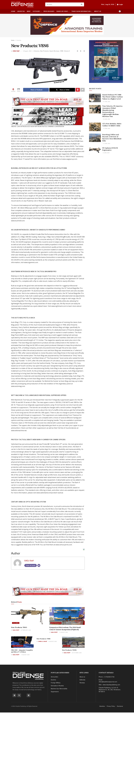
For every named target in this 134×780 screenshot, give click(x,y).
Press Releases (48, 11)
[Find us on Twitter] (19, 695)
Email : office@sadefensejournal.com (108, 681)
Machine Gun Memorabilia (59, 689)
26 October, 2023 (76, 652)
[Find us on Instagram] (28, 695)
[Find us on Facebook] (14, 695)
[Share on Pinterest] (78, 90)
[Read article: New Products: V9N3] (28, 616)
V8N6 (61, 51)
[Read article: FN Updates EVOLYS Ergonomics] (95, 151)
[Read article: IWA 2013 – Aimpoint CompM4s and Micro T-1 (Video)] (22, 642)
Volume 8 (67, 51)
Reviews (82, 683)
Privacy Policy (111, 706)
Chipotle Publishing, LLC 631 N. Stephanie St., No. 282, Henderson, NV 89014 (110, 690)
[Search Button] (82, 4)
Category (36, 11)
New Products (44, 51)
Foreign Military (55, 683)
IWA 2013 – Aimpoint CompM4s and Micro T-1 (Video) (22, 651)
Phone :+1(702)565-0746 (106, 677)
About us (97, 11)
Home (13, 11)
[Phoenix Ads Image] (67, 25)
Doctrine (53, 680)
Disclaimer (120, 706)
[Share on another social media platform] (82, 90)
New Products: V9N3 (19, 627)
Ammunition (54, 677)
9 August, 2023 (27, 51)
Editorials (82, 680)
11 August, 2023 (63, 632)
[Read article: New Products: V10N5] (73, 642)
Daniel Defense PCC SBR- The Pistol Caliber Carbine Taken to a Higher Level (112, 97)
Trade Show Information (81, 11)
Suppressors (55, 692)
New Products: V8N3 (43, 639)
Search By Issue (62, 11)
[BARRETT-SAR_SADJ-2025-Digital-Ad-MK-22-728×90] (48, 111)
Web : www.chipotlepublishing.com (109, 685)
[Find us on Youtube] (24, 695)
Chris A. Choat (42, 641)
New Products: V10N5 (69, 650)
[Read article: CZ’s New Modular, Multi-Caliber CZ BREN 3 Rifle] (95, 127)
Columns (18, 40)
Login (120, 4)
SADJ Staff (16, 51)
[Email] (38, 565)
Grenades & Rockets (57, 686)
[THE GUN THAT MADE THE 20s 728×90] (48, 101)
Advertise (21, 11)
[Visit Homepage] (26, 4)
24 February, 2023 (25, 630)
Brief (29, 11)
